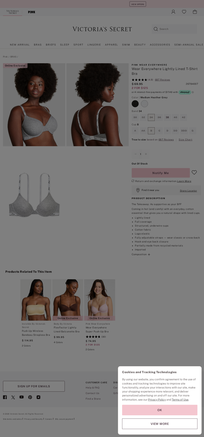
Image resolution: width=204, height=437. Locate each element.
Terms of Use (180, 399)
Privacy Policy (157, 399)
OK (159, 410)
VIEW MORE (160, 423)
